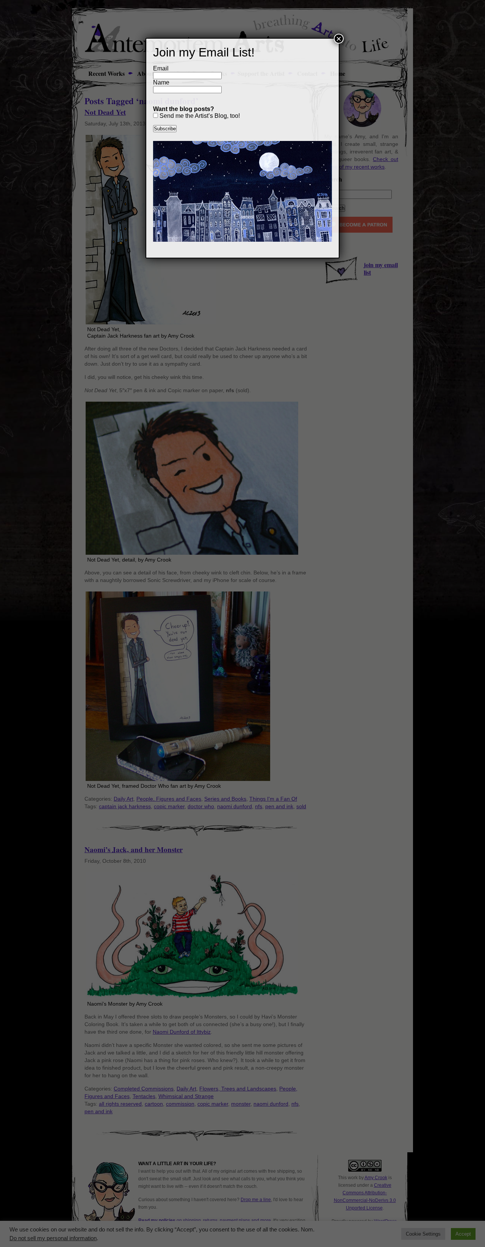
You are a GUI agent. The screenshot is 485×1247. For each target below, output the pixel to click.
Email (161, 68)
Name (161, 82)
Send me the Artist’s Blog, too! (199, 116)
